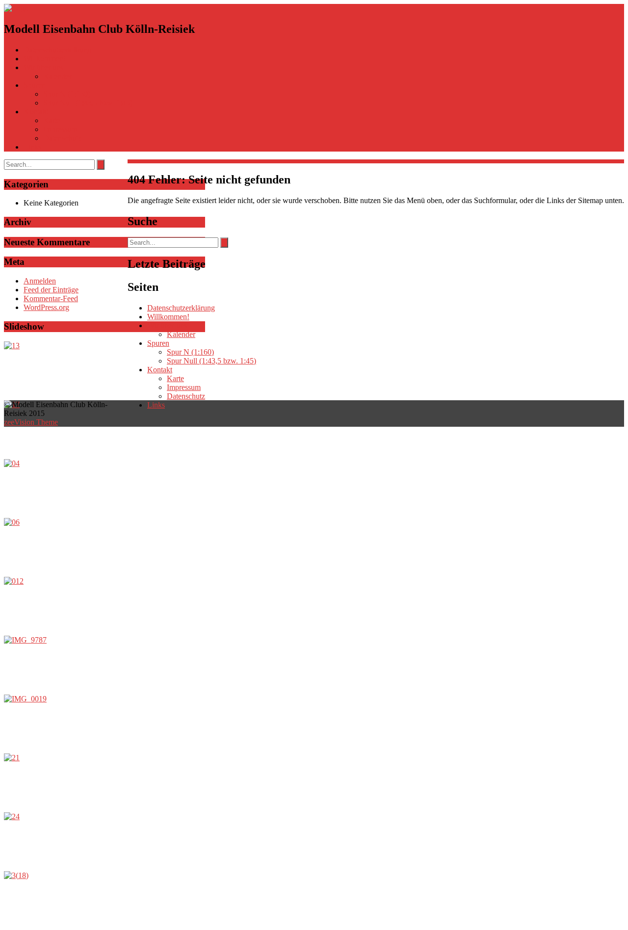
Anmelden (40, 281)
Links (32, 147)
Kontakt (36, 111)
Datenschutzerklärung (57, 50)
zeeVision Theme (31, 422)
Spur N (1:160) (66, 94)
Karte (51, 120)
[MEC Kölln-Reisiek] (16, 8)
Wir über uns (43, 67)
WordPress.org (46, 307)
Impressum (60, 129)
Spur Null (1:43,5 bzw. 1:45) (87, 103)
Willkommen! (45, 58)
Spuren (35, 85)
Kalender (57, 76)
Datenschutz (62, 138)
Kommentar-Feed (51, 298)
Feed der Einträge (51, 289)
